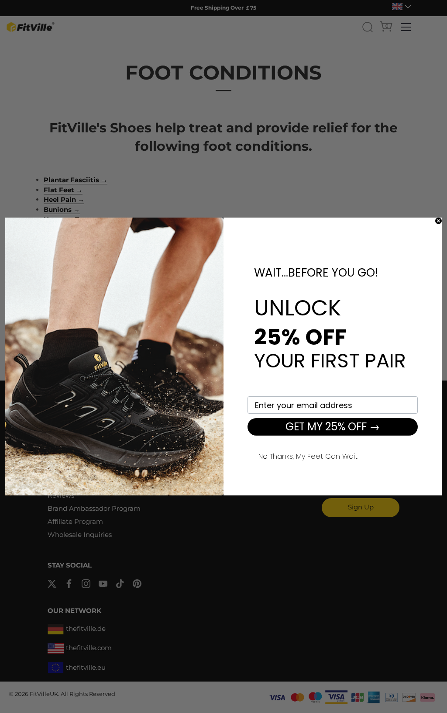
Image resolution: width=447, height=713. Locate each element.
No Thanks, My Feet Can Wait (308, 455)
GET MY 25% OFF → (332, 426)
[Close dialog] (438, 221)
